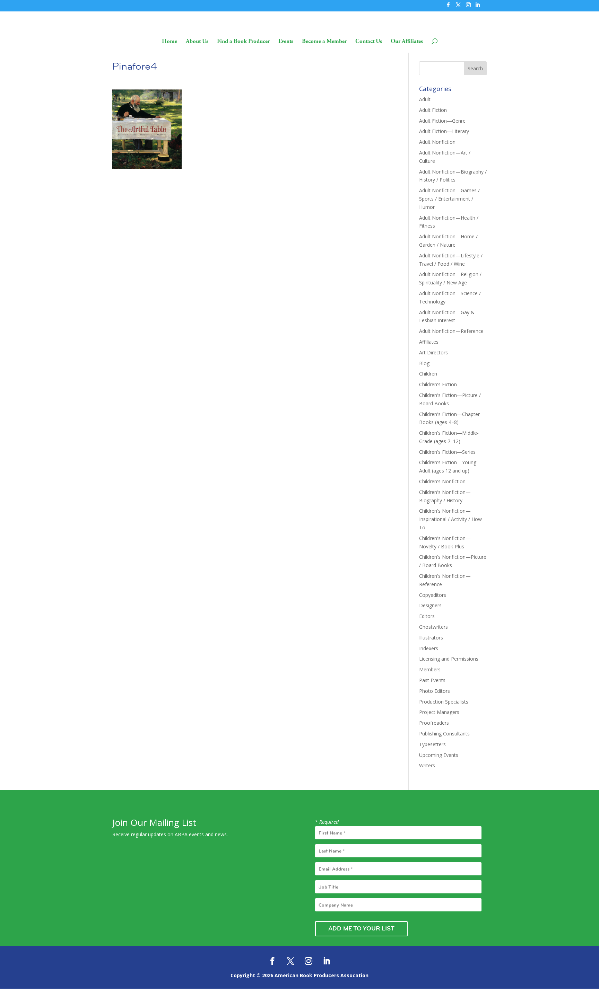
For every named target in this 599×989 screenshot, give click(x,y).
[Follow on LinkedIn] (326, 961)
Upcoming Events (438, 755)
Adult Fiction (433, 110)
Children (428, 373)
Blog (424, 363)
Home (169, 42)
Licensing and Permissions (448, 658)
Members (430, 669)
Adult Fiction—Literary (444, 131)
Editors (427, 616)
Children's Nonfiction (442, 481)
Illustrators (431, 637)
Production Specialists (443, 701)
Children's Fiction (438, 384)
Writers (427, 765)
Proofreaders (434, 722)
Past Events (432, 680)
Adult (425, 99)
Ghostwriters (433, 627)
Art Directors (433, 352)
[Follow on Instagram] (308, 961)
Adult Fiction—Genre (442, 120)
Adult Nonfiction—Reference (451, 331)
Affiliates (429, 341)
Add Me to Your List (361, 928)
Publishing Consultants (444, 733)
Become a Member (324, 42)
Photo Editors (434, 691)
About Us (197, 42)
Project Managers (439, 712)
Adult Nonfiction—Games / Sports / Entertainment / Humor (449, 198)
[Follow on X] (290, 961)
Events (285, 42)
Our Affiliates (407, 42)
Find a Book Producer (243, 42)
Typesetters (432, 744)
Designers (430, 605)
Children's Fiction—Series (447, 452)
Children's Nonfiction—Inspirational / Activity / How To (450, 519)
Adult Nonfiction (437, 142)
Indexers (428, 648)
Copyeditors (432, 595)
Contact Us (368, 42)
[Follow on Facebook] (272, 961)
